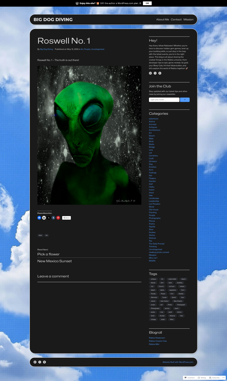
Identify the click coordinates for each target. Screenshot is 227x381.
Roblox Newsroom (157, 338)
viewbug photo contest (159, 252)
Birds (151, 141)
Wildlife (152, 261)
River (151, 229)
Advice (152, 121)
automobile (172, 279)
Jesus (151, 192)
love (182, 297)
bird (162, 283)
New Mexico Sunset (54, 261)
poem (177, 308)
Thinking (153, 246)
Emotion (152, 167)
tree (181, 316)
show (152, 316)
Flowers (152, 178)
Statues (152, 238)
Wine (171, 319)
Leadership (154, 201)
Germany (154, 297)
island (174, 297)
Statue (152, 235)
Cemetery (153, 156)
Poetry (152, 224)
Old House (153, 209)
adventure (153, 119)
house (164, 297)
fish (150, 175)
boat (170, 283)
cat (150, 153)
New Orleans (178, 301)
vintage (153, 319)
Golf (151, 184)
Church (161, 286)
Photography (155, 218)
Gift (147, 3)
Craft (151, 158)
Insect (151, 190)
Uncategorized (97, 49)
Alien (40, 235)
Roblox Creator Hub (158, 341)
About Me (162, 19)
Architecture (154, 130)
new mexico (164, 301)
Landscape (154, 198)
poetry (153, 312)
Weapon (152, 255)
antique (153, 279)
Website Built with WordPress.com (178, 362)
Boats (151, 144)
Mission (188, 19)
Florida (153, 294)
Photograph (181, 305)
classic (182, 286)
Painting (153, 212)
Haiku (151, 187)
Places (152, 221)
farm (151, 170)
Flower (163, 294)
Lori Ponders (154, 204)
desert (153, 290)
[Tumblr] (159, 73)
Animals (152, 124)
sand (170, 312)
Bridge (152, 147)
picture (167, 308)
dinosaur (153, 161)
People (87, 49)
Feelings (152, 173)
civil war (171, 286)
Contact (176, 19)
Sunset (162, 316)
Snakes (152, 232)
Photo (170, 305)
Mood (151, 207)
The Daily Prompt (156, 244)
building (179, 283)
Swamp (172, 316)
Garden (152, 181)
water (163, 319)
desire (162, 290)
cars (151, 150)
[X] (155, 73)
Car (152, 286)
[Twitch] (150, 73)
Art (82, 49)
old (161, 305)
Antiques (153, 127)
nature (153, 301)
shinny (179, 312)
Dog (151, 164)
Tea (150, 241)
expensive (173, 290)
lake (151, 195)
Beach (152, 136)
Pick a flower (48, 254)
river (161, 312)
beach (183, 279)
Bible (151, 138)
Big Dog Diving (53, 19)
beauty (153, 283)
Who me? (153, 258)
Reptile (152, 227)
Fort (172, 294)
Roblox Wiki (154, 344)
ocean (153, 305)
